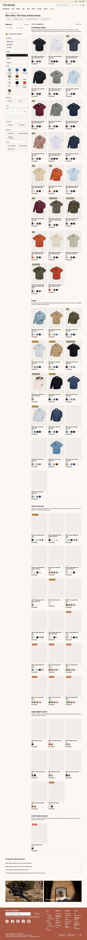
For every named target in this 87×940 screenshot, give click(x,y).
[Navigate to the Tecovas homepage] (9, 5)
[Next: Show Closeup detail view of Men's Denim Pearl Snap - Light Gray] (46, 480)
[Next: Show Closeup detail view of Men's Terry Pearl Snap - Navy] (46, 729)
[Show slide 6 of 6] (32, 833)
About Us (58, 910)
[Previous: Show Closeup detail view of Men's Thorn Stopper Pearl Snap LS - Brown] (67, 653)
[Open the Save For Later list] (77, 5)
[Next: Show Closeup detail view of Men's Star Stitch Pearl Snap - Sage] (46, 760)
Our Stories (58, 913)
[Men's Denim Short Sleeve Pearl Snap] (56, 318)
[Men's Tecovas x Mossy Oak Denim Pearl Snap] (39, 383)
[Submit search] (73, 5)
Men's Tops (13, 13)
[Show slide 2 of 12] (46, 45)
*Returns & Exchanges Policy (76, 918)
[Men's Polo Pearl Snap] (56, 791)
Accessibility (29, 935)
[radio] (17, 41)
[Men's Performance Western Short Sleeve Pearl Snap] (39, 45)
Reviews (57, 920)
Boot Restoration (77, 928)
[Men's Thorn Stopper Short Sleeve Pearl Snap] (39, 588)
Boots (49, 915)
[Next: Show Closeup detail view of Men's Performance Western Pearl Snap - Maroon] (46, 207)
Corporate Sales (67, 924)
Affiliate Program (67, 927)
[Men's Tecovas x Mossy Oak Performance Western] (74, 207)
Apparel (50, 917)
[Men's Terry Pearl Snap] (39, 729)
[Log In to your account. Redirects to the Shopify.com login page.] (80, 5)
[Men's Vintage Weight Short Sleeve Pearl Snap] (56, 523)
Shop (47, 910)
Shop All (7, 13)
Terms (7, 935)
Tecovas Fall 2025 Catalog (58, 916)
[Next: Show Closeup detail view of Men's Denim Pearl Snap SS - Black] (80, 350)
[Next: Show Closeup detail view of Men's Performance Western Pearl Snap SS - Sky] (80, 174)
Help (75, 910)
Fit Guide (76, 921)
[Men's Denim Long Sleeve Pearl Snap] (39, 318)
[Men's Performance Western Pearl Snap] (56, 45)
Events (66, 917)
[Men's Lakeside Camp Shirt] (56, 729)
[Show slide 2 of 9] (63, 45)
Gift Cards (48, 930)
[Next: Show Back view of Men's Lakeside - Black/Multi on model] (46, 791)
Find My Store (68, 915)
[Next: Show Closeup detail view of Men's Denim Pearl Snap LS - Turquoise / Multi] (80, 415)
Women (47, 920)
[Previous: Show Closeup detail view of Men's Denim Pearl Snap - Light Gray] (32, 480)
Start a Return (77, 915)
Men (47, 913)
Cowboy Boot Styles (58, 923)
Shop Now (51, 1)
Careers (57, 918)
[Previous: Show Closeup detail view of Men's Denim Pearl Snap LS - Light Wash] (32, 318)
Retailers (67, 919)
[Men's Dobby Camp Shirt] (74, 729)
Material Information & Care (77, 924)
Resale (57, 927)
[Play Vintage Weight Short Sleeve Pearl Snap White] (33, 563)
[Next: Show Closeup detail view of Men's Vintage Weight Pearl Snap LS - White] (80, 523)
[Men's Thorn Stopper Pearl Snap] (56, 556)
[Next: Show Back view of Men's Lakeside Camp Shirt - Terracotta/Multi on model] (63, 729)
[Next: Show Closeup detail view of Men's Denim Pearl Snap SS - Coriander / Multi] (80, 448)
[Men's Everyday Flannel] (39, 833)
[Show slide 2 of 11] (46, 77)
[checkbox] (13, 34)
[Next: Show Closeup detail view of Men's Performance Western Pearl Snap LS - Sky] (80, 77)
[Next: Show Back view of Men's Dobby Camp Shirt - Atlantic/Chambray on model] (80, 729)
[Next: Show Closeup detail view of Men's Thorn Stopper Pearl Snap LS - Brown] (80, 653)
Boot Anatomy (59, 925)
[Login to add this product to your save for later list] (46, 57)
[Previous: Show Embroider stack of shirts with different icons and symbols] (32, 523)
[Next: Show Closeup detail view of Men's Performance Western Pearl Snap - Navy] (80, 142)
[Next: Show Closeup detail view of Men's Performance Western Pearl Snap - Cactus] (63, 110)
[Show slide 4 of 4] (49, 729)
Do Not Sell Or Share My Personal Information (16, 936)
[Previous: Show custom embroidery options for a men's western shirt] (49, 318)
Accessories (50, 918)
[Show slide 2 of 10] (63, 77)
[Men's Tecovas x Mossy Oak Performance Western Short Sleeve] (56, 207)
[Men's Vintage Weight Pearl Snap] (39, 523)
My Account (67, 913)
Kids (47, 928)
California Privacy (21, 935)
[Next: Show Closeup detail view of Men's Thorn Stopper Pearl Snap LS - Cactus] (63, 653)
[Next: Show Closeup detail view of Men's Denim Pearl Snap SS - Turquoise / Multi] (63, 448)
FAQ (75, 913)
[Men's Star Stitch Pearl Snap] (39, 760)
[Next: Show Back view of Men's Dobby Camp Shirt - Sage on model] (63, 760)
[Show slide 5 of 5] (32, 729)
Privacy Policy (13, 935)
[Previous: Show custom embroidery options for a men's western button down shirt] (67, 318)
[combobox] (63, 5)
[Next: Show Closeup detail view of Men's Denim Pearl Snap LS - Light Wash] (46, 318)
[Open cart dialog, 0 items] (83, 5)
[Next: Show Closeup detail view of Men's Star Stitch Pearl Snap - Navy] (80, 760)
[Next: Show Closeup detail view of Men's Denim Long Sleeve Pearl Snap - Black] (63, 383)
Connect (67, 910)
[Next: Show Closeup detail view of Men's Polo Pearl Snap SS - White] (63, 791)
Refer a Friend (68, 921)
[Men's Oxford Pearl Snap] (56, 588)
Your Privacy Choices (34, 936)
